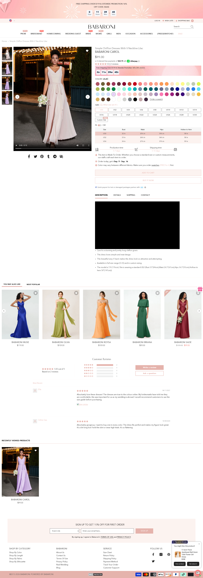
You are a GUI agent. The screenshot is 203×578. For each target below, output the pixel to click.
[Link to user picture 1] (82, 408)
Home (4, 41)
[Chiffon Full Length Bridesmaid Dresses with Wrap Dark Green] (142, 314)
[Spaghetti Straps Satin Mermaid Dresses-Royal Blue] (20, 314)
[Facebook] (29, 156)
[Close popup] (199, 544)
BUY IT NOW (148, 180)
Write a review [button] (149, 367)
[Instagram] (161, 554)
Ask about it (193, 564)
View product (179, 564)
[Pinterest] (42, 156)
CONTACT (145, 195)
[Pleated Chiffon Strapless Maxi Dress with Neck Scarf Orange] (101, 314)
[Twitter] (35, 156)
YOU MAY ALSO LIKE (12, 284)
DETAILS (117, 195)
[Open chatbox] (198, 573)
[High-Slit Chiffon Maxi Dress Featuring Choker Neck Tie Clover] (61, 314)
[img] (82, 391)
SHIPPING (131, 195)
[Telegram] (55, 156)
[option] (53, 99)
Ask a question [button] (149, 373)
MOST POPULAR (33, 284)
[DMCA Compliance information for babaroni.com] (95, 574)
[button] (17, 97)
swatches (155, 165)
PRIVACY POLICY (124, 537)
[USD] (12, 20)
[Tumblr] (48, 156)
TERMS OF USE (107, 537)
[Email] (61, 156)
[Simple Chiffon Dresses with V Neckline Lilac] (20, 472)
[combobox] (181, 27)
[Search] (184, 27)
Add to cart (148, 172)
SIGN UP (144, 531)
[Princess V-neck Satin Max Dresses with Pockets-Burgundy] (182, 314)
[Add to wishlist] (87, 51)
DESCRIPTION (101, 195)
